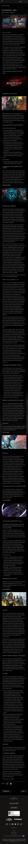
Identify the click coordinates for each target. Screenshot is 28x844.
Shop (20, 1)
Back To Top (14, 798)
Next (23, 791)
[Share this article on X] (7, 783)
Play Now (14, 807)
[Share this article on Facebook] (11, 783)
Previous (6, 791)
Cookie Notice (14, 834)
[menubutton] (26, 1)
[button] (14, 22)
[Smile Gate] (18, 820)
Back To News (6, 5)
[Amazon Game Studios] (9, 820)
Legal (14, 830)
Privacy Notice (14, 832)
